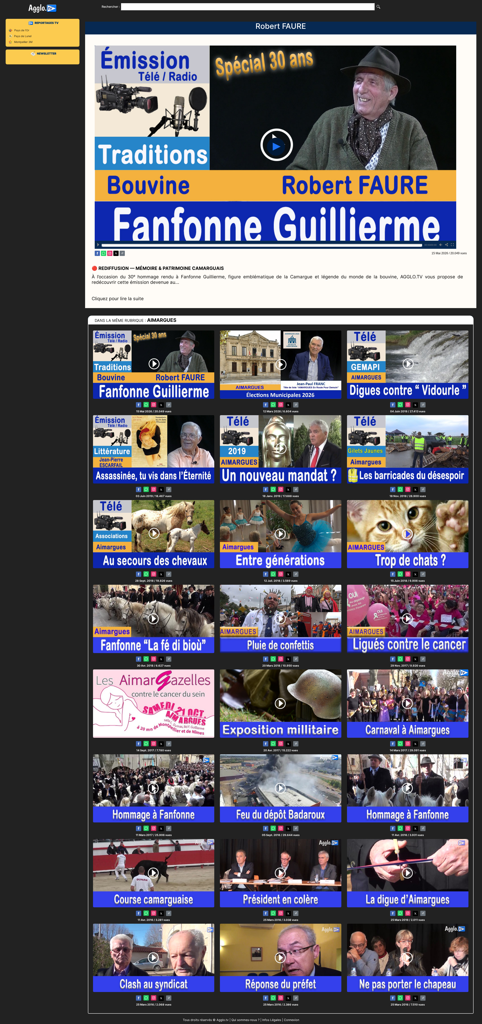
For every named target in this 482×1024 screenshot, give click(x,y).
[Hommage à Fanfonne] (407, 788)
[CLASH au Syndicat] (153, 957)
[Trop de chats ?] (407, 534)
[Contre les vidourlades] (407, 364)
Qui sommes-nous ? (245, 1020)
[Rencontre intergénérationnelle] (280, 534)
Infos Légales (271, 1020)
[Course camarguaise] (153, 873)
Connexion (291, 1020)
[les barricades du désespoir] (407, 449)
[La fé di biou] (153, 618)
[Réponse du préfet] (280, 957)
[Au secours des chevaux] (153, 534)
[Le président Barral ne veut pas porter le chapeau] (407, 957)
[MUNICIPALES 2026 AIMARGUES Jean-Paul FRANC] (280, 364)
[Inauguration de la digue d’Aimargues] (407, 873)
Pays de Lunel (22, 36)
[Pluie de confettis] (280, 618)
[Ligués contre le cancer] (407, 618)
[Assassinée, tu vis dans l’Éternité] (153, 449)
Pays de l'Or (21, 30)
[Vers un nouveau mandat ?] (280, 449)
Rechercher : (111, 6)
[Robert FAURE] (153, 364)
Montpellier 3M (23, 41)
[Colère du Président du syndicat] (280, 873)
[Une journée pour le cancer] (153, 703)
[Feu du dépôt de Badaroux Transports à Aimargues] (280, 788)
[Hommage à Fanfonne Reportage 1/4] (153, 788)
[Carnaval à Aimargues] (407, 703)
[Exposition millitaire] (280, 703)
